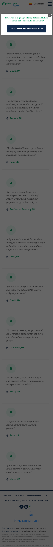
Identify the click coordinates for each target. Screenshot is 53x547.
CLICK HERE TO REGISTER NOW (26, 28)
